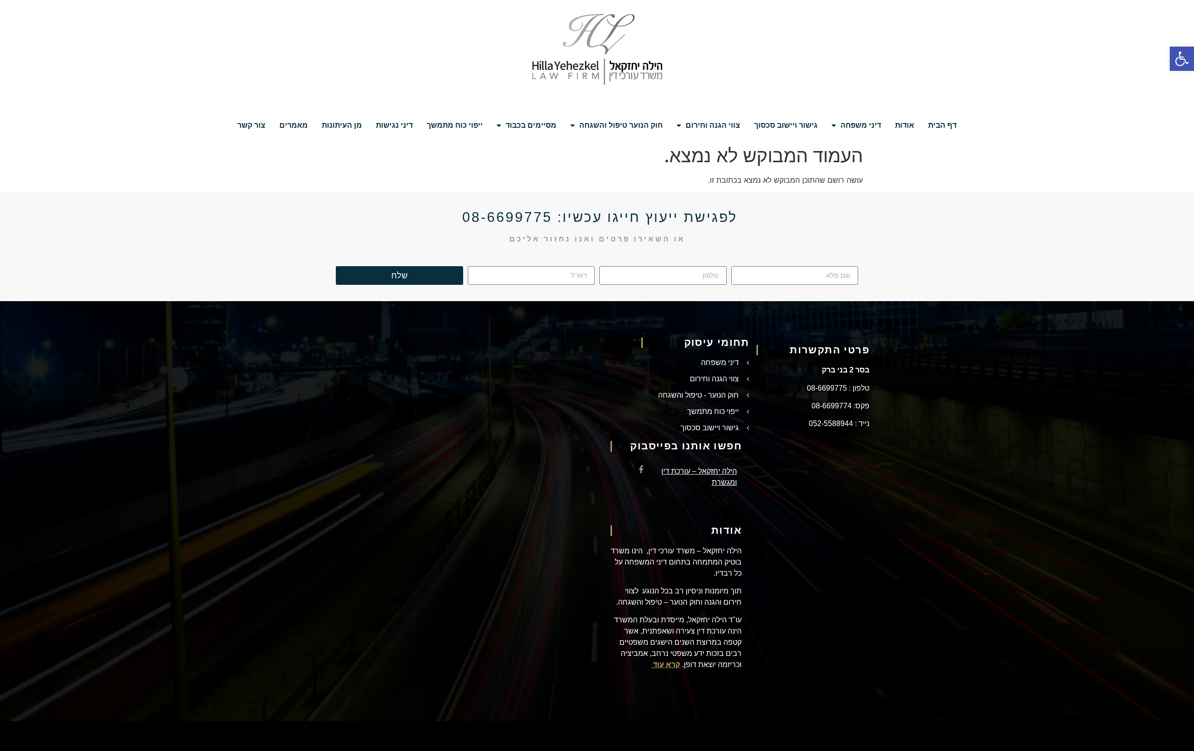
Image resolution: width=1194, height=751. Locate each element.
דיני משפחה (860, 125)
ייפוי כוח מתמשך (455, 125)
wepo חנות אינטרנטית (820, 731)
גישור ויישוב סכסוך (786, 125)
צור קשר (251, 125)
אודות (904, 125)
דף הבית (942, 125)
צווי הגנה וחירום (713, 125)
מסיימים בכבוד (531, 125)
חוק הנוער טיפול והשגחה (621, 125)
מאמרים (293, 125)
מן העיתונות (342, 125)
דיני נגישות (394, 125)
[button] (1182, 59)
